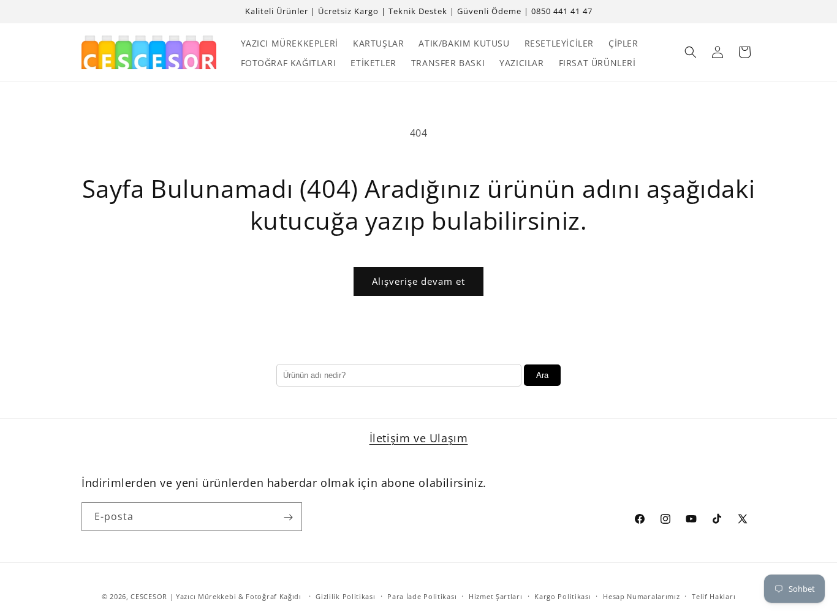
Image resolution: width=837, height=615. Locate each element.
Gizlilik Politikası (345, 595)
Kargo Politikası (562, 595)
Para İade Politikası (421, 595)
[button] (690, 52)
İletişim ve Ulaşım (418, 438)
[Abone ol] (288, 517)
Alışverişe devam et (418, 281)
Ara (542, 375)
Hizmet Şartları (496, 595)
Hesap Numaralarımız (641, 595)
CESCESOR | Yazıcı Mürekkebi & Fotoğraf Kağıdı (216, 596)
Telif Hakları (713, 595)
